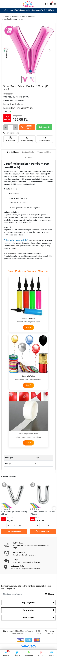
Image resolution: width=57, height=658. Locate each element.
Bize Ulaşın (28, 617)
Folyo (37, 458)
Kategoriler (28, 610)
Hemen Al (45, 127)
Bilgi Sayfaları (28, 602)
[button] (50, 3)
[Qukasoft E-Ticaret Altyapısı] (28, 646)
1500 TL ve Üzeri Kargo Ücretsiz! (28, 10)
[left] (3, 508)
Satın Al (28, 327)
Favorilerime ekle (12, 133)
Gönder (51, 594)
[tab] (13, 152)
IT (35, 463)
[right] (54, 508)
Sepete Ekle (29, 127)
